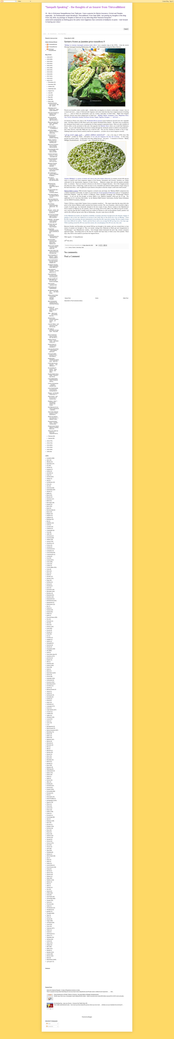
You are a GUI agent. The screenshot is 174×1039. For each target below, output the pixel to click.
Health (48, 660)
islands (48, 687)
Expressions (50, 604)
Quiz (48, 819)
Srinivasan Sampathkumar (52, 50)
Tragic (48, 920)
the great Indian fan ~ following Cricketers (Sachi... (53, 191)
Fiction (48, 613)
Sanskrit (49, 839)
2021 (48, 67)
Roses (48, 833)
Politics (48, 811)
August (50, 90)
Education (49, 591)
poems (48, 808)
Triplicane (49, 928)
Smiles (48, 863)
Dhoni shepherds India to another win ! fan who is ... (53, 336)
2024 (48, 61)
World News (50, 959)
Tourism (49, 919)
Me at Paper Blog (62, 33)
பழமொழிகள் (49, 961)
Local (48, 719)
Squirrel (49, 874)
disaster (49, 576)
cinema (70, 247)
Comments (50, 1026)
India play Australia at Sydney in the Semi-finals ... (53, 114)
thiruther (49, 911)
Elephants (49, 595)
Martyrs (48, 733)
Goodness (49, 656)
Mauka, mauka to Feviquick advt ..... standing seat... (53, 141)
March (50, 101)
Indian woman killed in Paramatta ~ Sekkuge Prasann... (53, 297)
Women (48, 956)
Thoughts (49, 913)
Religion (49, 826)
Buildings (49, 519)
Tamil (48, 894)
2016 (48, 78)
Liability (48, 713)
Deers (48, 573)
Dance (48, 571)
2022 (48, 65)
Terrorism (49, 904)
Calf (48, 524)
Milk (48, 748)
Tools (48, 917)
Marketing (49, 732)
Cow (48, 558)
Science (49, 843)
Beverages (49, 502)
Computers (49, 550)
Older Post (125, 298)
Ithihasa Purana (50, 689)
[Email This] (99, 245)
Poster (48, 813)
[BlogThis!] (101, 245)
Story (48, 883)
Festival (48, 611)
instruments (49, 680)
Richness (49, 828)
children (49, 539)
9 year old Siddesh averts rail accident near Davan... (53, 169)
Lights (48, 715)
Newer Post (68, 298)
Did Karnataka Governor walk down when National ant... (52, 241)
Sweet (48, 891)
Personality (49, 791)
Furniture (49, 637)
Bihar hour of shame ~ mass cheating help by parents (53, 146)
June (49, 95)
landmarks (49, 704)
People (48, 789)
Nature (48, 774)
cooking (49, 556)
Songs (48, 869)
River (48, 830)
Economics (49, 589)
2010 (48, 449)
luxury (48, 721)
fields (48, 615)
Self (48, 848)
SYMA (48, 893)
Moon (48, 756)
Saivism (49, 837)
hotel (48, 669)
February (50, 436)
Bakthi (48, 493)
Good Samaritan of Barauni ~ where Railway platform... (53, 257)
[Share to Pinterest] (106, 245)
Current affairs (50, 567)
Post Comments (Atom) (76, 300)
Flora (48, 624)
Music (48, 765)
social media (50, 865)
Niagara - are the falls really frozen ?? (53, 393)
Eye (48, 606)
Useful (48, 931)
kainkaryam (49, 695)
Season (48, 846)
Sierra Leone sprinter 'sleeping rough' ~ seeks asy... (53, 247)
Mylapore (49, 767)
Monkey (49, 752)
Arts (48, 486)
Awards (48, 491)
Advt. (48, 460)
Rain (48, 822)
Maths (48, 735)
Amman (48, 467)
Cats (48, 532)
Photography (50, 800)
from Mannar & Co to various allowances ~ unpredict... (53, 408)
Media (48, 737)
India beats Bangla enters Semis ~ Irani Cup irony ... (53, 160)
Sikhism (49, 854)
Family (48, 608)
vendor (48, 941)
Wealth (48, 950)
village (48, 944)
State (82, 247)
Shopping (49, 852)
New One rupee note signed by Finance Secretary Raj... (53, 252)
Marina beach (50, 728)
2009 (48, 451)
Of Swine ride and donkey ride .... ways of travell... (52, 225)
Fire (48, 619)
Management (50, 726)
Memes (48, 741)
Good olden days (51, 654)
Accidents (49, 458)
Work (48, 957)
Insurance (49, 682)
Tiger (48, 915)
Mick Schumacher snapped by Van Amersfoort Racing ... (53, 303)
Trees (48, 926)
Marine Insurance (51, 730)
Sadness (49, 835)
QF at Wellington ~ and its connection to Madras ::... (53, 174)
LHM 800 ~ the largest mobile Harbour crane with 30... (53, 221)
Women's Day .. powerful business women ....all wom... (53, 320)
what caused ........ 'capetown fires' (52, 284)
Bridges (48, 513)
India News (49, 673)
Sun (48, 889)
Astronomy (49, 488)
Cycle (48, 569)
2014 (48, 441)
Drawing (49, 586)
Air (47, 465)
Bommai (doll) (50, 510)
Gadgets (49, 639)
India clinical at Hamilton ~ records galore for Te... (53, 271)
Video (48, 943)
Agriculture (49, 463)
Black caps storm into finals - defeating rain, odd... (53, 123)
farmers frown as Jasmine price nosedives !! (84, 41)
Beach (48, 495)
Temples (49, 900)
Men (48, 746)
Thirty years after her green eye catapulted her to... (53, 432)
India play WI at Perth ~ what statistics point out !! (53, 350)
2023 (48, 63)
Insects (48, 676)
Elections (49, 593)
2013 (48, 443)
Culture (48, 565)
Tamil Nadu (49, 896)
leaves (48, 708)
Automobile (49, 489)
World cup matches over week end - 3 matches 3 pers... (53, 418)
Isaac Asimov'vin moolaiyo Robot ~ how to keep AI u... (53, 275)
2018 (48, 74)
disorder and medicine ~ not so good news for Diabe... (53, 309)
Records (49, 824)
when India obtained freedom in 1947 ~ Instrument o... (53, 413)
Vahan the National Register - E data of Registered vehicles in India (63, 990)
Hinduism (49, 663)
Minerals (49, 750)
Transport (49, 922)
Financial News (50, 617)
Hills (48, 661)
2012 (48, 445)
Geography (49, 648)
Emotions (49, 597)
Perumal (49, 793)
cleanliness (49, 543)
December (51, 82)
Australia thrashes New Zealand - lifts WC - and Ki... (53, 105)
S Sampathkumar (52, 44)
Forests (48, 630)
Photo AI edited (50, 798)
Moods (48, 754)
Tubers (48, 930)
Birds (48, 506)
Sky (47, 858)
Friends (48, 632)
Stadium (49, 876)
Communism (50, 548)
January (50, 438)
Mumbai (49, 763)
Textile (48, 906)
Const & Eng (50, 552)
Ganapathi (49, 643)
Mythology (49, 769)
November (51, 84)
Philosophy (49, 796)
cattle (48, 534)
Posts (48, 1023)
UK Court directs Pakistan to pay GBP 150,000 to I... (53, 119)
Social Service (50, 867)
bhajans (49, 504)
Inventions (49, 685)
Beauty (48, 497)
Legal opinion (50, 709)
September (51, 88)
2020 (48, 70)
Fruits (48, 634)
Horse (48, 667)
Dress (48, 587)
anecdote (49, 473)
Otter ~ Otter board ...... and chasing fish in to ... (52, 315)
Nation (48, 772)
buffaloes (49, 517)
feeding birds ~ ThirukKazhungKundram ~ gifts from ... (53, 360)
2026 (48, 57)
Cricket (48, 560)
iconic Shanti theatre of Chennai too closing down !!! (53, 390)
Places (48, 804)
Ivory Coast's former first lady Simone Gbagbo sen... (53, 261)
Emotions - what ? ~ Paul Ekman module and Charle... (53, 403)
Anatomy (49, 469)
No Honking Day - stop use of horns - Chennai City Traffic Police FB (70, 1003)
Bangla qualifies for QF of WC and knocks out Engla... (53, 280)
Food (48, 628)
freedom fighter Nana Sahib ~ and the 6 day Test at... (53, 375)
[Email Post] (96, 245)
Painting (49, 783)
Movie (48, 761)
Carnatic (49, 526)
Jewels (48, 693)
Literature (49, 717)
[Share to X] (103, 245)
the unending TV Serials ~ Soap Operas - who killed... (52, 370)
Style (48, 885)
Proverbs (49, 815)
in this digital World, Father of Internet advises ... (53, 380)
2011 (48, 447)
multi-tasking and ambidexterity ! (52, 287)
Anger (48, 475)
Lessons (49, 711)
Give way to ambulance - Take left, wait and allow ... (53, 179)
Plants (48, 806)
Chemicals (49, 536)
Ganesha (49, 645)
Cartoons (49, 528)
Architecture (50, 482)
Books (48, 512)
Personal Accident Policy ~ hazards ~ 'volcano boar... (53, 423)
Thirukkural (49, 909)
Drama (48, 584)
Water (48, 948)
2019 (48, 72)
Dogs (48, 580)
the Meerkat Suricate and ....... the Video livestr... (53, 292)
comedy (49, 547)
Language (49, 706)
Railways (49, 821)
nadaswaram (50, 771)
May (49, 97)
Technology (49, 898)
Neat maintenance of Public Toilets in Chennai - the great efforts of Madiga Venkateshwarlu (76, 994)
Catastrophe (50, 530)
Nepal (48, 776)
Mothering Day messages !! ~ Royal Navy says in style (53, 185)
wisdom (48, 954)
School (48, 841)
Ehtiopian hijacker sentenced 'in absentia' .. (52, 165)
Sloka (48, 861)
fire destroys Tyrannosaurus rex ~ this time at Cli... (53, 236)
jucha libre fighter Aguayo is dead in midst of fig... (53, 132)
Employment (50, 598)
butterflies (49, 523)
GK (47, 650)
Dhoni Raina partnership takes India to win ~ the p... (53, 206)
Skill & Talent (50, 856)
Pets (48, 795)
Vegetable (49, 937)
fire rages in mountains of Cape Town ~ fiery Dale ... (53, 330)
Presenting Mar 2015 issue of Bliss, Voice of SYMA (53, 151)
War (48, 946)
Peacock (49, 787)
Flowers (74, 247)
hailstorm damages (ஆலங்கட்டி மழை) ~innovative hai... (53, 155)
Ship (48, 850)
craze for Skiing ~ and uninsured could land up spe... (53, 325)
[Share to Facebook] (104, 245)
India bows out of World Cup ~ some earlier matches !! (53, 109)
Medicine (49, 739)
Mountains (49, 759)
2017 (48, 76)
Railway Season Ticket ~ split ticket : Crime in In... (53, 341)
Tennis (48, 902)
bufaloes (49, 515)
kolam (48, 702)
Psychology (49, 817)
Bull (48, 521)
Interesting (78, 247)
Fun (48, 636)
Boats (48, 508)
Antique (48, 478)
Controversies (50, 554)
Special (48, 870)
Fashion (49, 610)
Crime (48, 561)
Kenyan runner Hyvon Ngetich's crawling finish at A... (53, 427)
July (49, 93)
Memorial (49, 743)
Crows (48, 563)
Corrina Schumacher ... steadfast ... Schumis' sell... (53, 385)
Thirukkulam (50, 907)
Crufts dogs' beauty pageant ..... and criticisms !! (52, 365)
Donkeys (49, 582)
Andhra (48, 471)
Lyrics (48, 722)
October (50, 86)
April (49, 99)
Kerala (48, 700)
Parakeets (49, 785)
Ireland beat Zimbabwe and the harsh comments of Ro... (53, 231)
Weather (49, 952)
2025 (48, 59)
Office (48, 782)
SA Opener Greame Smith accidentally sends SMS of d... (53, 266)
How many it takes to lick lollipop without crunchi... (53, 196)
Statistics (49, 880)
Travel (48, 924)
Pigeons (49, 802)
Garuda (48, 647)
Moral (48, 758)
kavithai (48, 698)
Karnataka (49, 697)
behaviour (49, 499)
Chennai (49, 537)
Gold (48, 652)
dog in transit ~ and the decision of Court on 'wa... (52, 398)
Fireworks (49, 621)
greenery (49, 658)
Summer (49, 887)
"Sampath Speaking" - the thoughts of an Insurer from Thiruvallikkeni (85, 7)
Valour (48, 935)
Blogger (90, 1017)
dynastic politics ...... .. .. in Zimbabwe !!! (53, 127)
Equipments (50, 602)
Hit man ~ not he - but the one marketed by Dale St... (53, 211)
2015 (48, 80)
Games (48, 641)
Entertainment (50, 600)
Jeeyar (48, 691)
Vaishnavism (50, 933)
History (48, 665)
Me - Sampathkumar (52, 33)
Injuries (48, 674)
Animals (49, 476)
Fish (48, 623)
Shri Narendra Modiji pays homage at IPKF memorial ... (53, 216)
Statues (48, 882)
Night (48, 778)
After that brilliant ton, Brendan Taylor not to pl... (53, 201)
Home (45, 33)
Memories (49, 745)
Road (48, 832)
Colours (49, 545)
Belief (48, 500)
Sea (48, 845)
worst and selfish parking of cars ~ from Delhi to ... (53, 355)
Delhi (48, 574)
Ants (48, 480)
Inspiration (49, 678)
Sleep (48, 859)
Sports (48, 872)
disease (49, 578)
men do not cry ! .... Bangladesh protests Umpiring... (53, 136)
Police (48, 809)
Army (48, 484)
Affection (49, 462)
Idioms (48, 671)
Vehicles (49, 939)
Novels (48, 780)
